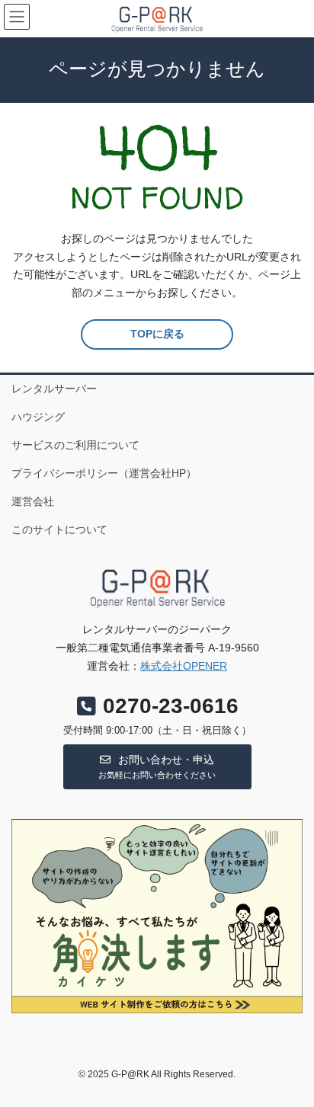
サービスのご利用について (75, 445)
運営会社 (32, 501)
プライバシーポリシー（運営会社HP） (104, 473)
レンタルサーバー (54, 388)
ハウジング (38, 417)
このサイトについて (59, 529)
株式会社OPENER (183, 666)
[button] (157, 766)
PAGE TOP (291, 1059)
